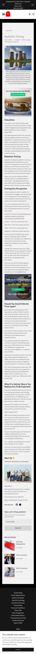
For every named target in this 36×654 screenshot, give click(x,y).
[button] (33, 14)
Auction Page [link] (18, 593)
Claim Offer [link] (18, 610)
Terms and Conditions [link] (18, 608)
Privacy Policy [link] (18, 605)
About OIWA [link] (18, 623)
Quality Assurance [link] (18, 620)
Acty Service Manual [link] (18, 603)
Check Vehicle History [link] (18, 595)
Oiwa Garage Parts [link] (18, 613)
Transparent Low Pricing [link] (18, 618)
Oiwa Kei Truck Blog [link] (18, 600)
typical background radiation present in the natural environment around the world (17, 216)
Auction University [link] (18, 598)
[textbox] (18, 521)
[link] (6, 14)
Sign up (18, 528)
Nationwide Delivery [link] (18, 615)
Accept (18, 649)
